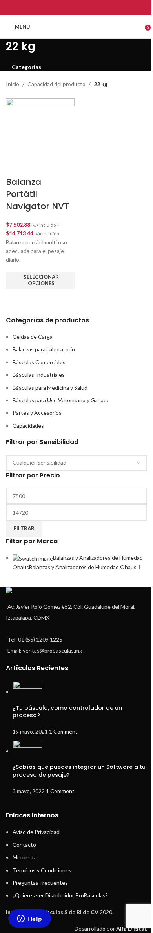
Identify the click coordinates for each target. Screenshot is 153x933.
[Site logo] (76, 26)
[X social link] (66, 7)
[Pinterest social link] (76, 7)
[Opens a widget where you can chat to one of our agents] (29, 919)
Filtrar (24, 528)
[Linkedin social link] (86, 7)
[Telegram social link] (96, 7)
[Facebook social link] (57, 7)
